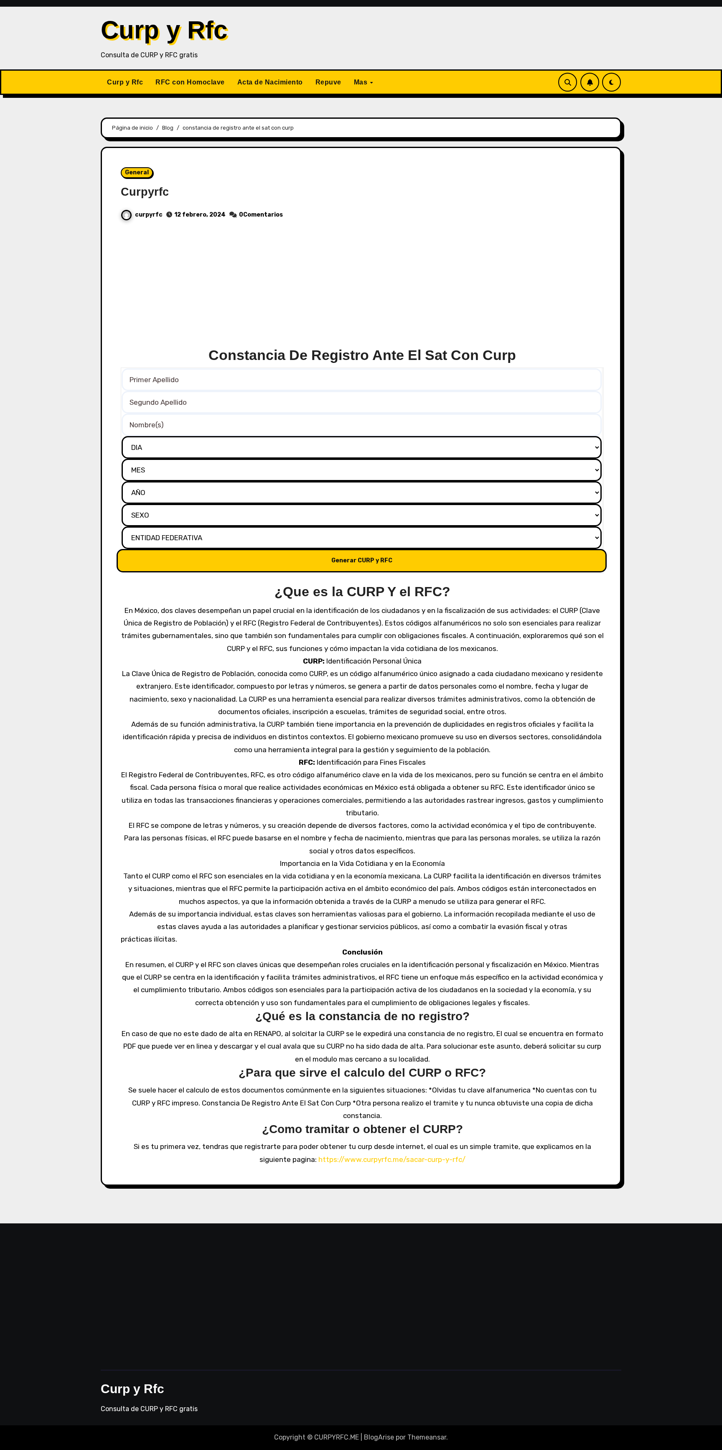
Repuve (328, 82)
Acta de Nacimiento (270, 82)
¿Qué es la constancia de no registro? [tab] (362, 1016)
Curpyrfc (145, 192)
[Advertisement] (362, 287)
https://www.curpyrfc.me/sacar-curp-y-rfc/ (391, 1159)
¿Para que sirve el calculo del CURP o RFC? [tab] (362, 1072)
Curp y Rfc (164, 30)
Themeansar (426, 1437)
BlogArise (379, 1437)
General (137, 172)
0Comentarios (261, 214)
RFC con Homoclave (190, 82)
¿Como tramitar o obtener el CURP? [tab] (362, 1129)
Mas (361, 82)
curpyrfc (149, 214)
